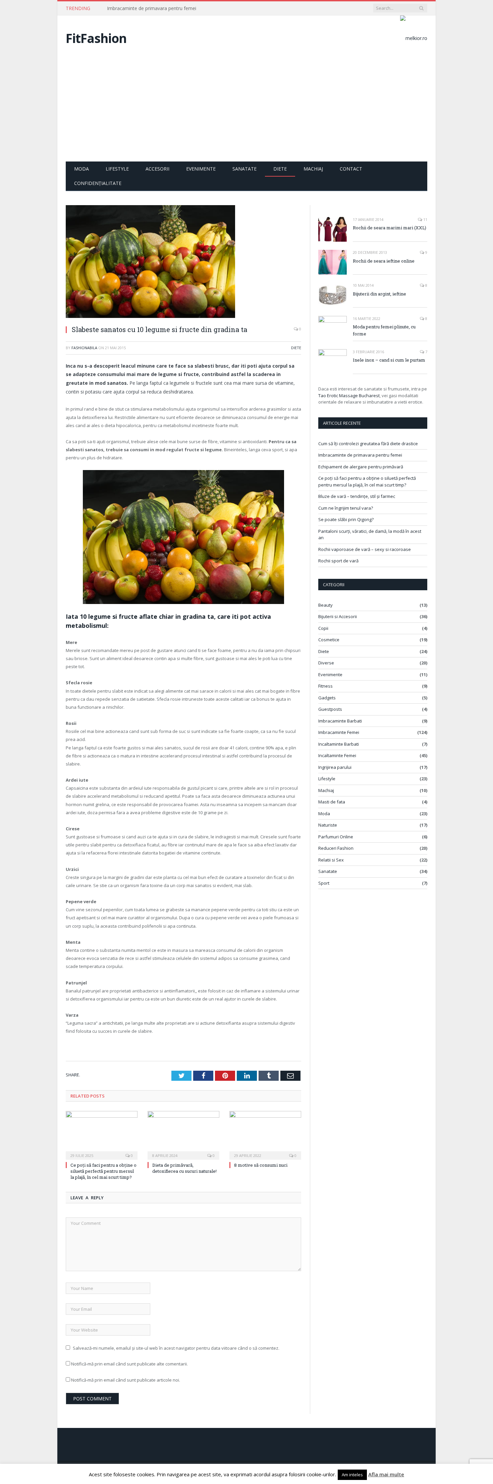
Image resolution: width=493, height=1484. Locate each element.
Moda (81, 169)
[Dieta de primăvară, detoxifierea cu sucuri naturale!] (183, 1134)
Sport (323, 883)
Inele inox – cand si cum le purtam (389, 360)
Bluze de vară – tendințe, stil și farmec (356, 496)
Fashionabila (84, 347)
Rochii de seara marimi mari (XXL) (389, 228)
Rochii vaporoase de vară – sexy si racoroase (364, 549)
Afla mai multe (386, 1474)
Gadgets (327, 698)
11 (424, 219)
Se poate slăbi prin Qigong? (346, 519)
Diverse (326, 663)
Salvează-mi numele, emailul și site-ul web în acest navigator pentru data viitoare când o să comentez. (176, 1348)
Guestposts (330, 709)
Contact (351, 169)
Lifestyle (117, 169)
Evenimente (201, 169)
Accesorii (157, 169)
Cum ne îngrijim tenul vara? (345, 508)
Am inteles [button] (352, 1475)
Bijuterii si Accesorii (337, 616)
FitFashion (96, 38)
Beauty (325, 605)
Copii (323, 628)
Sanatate (244, 169)
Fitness (325, 686)
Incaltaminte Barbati (338, 744)
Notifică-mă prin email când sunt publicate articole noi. (125, 1380)
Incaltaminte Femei (337, 755)
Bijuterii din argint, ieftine (379, 294)
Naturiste (327, 825)
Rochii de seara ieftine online (384, 261)
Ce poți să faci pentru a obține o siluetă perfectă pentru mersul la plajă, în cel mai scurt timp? (103, 1171)
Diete (280, 169)
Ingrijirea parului (334, 767)
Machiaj (313, 169)
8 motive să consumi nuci (260, 1165)
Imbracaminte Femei (338, 732)
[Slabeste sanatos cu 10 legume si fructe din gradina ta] (183, 262)
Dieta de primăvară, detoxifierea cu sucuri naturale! (184, 1168)
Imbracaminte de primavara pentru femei (151, 8)
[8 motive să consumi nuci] (265, 1134)
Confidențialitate (97, 183)
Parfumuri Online (335, 837)
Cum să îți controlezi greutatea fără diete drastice (368, 443)
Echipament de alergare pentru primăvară (360, 467)
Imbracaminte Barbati (340, 721)
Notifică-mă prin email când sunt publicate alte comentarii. (129, 1364)
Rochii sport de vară (338, 561)
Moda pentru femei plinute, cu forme (384, 330)
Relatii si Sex (331, 860)
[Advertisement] (246, 111)
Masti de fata (331, 802)
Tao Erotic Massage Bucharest (349, 395)
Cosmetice (328, 640)
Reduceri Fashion (335, 848)
